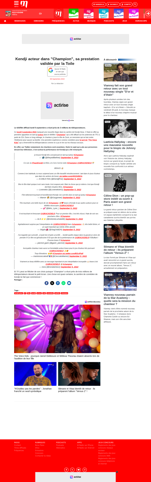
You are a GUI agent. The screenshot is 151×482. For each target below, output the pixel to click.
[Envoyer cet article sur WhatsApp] (62, 284)
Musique (91, 21)
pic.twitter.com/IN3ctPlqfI (73, 253)
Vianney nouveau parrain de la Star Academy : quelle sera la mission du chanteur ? (119, 299)
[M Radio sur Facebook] (66, 470)
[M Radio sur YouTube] (78, 470)
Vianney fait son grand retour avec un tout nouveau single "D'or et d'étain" (118, 90)
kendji (33, 293)
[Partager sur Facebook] (46, 284)
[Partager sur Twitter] (51, 284)
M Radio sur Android (85, 448)
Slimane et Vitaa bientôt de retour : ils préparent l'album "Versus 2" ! (119, 249)
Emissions (39, 21)
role (44, 293)
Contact (17, 445)
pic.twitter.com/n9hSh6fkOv (70, 176)
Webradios (20, 21)
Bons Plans (39, 445)
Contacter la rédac (43, 456)
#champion (76, 224)
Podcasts (109, 21)
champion (64, 293)
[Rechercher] (135, 4)
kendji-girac (19, 293)
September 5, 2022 (69, 158)
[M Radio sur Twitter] (72, 470)
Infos (37, 448)
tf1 (25, 293)
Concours (39, 453)
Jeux (124, 21)
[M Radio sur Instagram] (85, 470)
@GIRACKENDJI (84, 163)
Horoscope (141, 21)
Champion (61, 135)
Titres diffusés (20, 448)
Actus (76, 21)
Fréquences (58, 21)
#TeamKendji (37, 163)
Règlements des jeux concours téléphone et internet (106, 461)
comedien (50, 293)
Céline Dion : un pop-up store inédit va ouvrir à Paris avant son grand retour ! (119, 200)
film (29, 293)
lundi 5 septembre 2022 (27, 132)
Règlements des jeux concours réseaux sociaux (106, 448)
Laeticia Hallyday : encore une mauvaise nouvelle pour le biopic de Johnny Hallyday (120, 146)
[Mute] (40, 13)
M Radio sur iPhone (85, 445)
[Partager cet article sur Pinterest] (57, 284)
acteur (41, 135)
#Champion (78, 155)
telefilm (57, 293)
